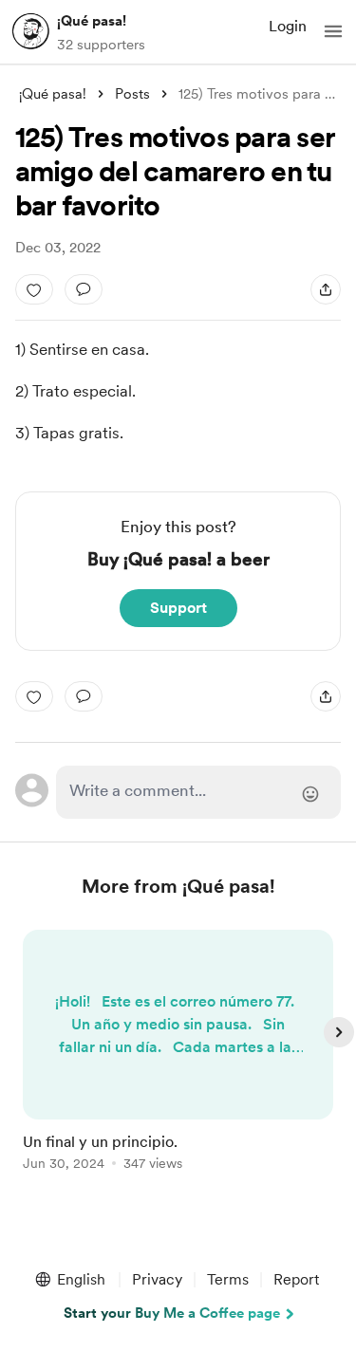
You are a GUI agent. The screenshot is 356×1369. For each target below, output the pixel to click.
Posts (132, 93)
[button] (333, 31)
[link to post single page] (178, 1053)
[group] (178, 1061)
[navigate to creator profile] (30, 31)
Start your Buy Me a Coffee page (172, 1313)
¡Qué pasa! (91, 20)
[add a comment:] (84, 289)
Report (296, 1279)
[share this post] (325, 289)
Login (288, 26)
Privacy (157, 1279)
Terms (228, 1279)
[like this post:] (34, 289)
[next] (339, 1032)
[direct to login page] (199, 792)
